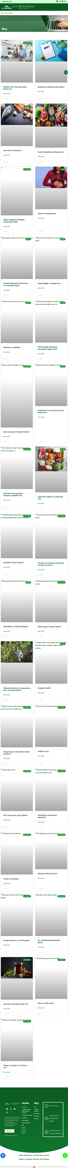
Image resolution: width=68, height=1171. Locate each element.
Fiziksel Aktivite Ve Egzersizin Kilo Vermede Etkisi (16, 689)
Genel (35, 1107)
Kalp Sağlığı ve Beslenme (49, 283)
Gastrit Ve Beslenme (47, 214)
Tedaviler (24, 1130)
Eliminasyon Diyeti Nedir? (49, 627)
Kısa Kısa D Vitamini (12, 150)
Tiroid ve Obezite (11, 879)
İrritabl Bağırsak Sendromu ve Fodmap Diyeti (15, 284)
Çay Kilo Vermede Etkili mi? (15, 1004)
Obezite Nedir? (25, 1120)
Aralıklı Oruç (43, 751)
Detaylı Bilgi (6, 93)
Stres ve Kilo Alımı (46, 1003)
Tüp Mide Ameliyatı (36, 1110)
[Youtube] (62, 1)
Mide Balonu (24, 1117)
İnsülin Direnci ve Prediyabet (16, 940)
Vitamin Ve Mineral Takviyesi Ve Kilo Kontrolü (51, 564)
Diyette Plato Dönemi (47, 874)
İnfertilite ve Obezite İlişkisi (15, 626)
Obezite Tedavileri (26, 1122)
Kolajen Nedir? (44, 688)
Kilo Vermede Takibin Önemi (16, 432)
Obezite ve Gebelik (11, 347)
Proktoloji (36, 1118)
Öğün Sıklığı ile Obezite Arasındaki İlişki (13, 221)
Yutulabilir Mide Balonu (27, 1115)
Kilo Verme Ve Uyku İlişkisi (15, 815)
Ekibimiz (24, 1127)
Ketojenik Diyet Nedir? (13, 562)
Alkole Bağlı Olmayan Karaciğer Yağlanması (47, 348)
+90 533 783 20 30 (7, 1)
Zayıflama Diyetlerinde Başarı (51, 87)
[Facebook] (57, 1)
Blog (23, 1125)
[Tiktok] (65, 1)
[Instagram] (59, 1)
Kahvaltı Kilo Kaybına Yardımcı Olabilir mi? (13, 494)
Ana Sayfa (24, 1107)
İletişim (23, 1132)
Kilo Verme (36, 1116)
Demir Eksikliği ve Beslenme (51, 152)
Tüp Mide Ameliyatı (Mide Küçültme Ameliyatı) (26, 1111)
